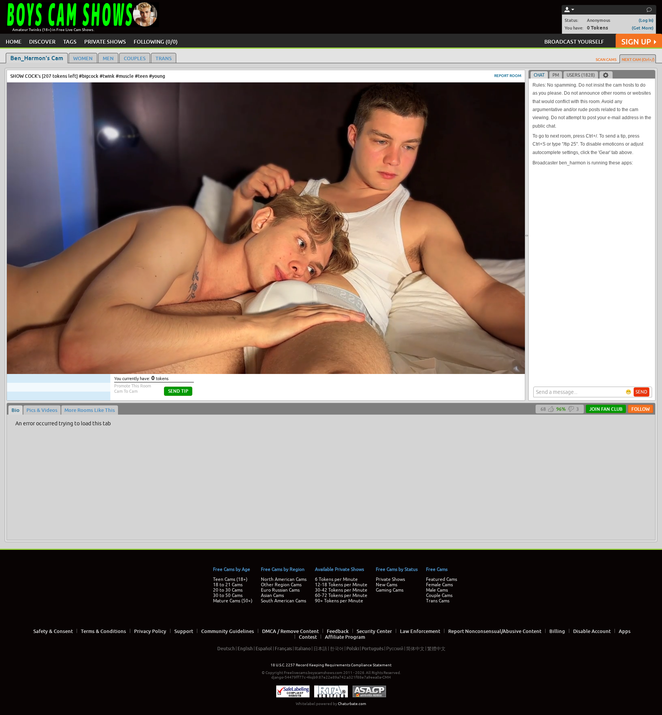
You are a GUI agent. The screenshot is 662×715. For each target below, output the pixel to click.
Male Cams (437, 590)
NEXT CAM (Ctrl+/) (638, 59)
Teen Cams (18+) (230, 579)
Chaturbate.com (352, 704)
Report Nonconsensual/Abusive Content (494, 631)
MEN (108, 58)
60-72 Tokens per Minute (341, 595)
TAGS (70, 41)
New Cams (386, 584)
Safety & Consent (53, 631)
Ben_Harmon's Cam (36, 57)
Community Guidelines (227, 631)
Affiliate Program (345, 637)
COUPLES (135, 58)
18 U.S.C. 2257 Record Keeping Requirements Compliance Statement (331, 665)
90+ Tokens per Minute (339, 600)
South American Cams (283, 600)
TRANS (164, 58)
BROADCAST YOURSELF (574, 41)
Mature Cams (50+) (232, 600)
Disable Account (592, 631)
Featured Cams (441, 579)
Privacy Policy (150, 631)
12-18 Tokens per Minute (341, 584)
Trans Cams (437, 600)
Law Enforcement (420, 631)
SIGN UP (636, 41)
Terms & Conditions (103, 631)
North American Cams (283, 579)
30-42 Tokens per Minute (341, 590)
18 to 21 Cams (228, 584)
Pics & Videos (41, 410)
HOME (13, 41)
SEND (641, 392)
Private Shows (390, 579)
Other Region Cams (281, 584)
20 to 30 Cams (228, 590)
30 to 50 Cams (228, 595)
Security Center (374, 631)
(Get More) (643, 27)
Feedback (338, 631)
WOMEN (83, 58)
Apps (625, 631)
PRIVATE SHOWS (105, 41)
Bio (15, 410)
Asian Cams (272, 595)
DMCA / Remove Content (290, 631)
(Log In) (646, 20)
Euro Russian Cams (280, 590)
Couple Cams (439, 595)
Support (183, 631)
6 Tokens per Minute (336, 579)
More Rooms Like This (89, 410)
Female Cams (439, 584)
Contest (308, 637)
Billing (557, 631)
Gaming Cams (389, 590)
